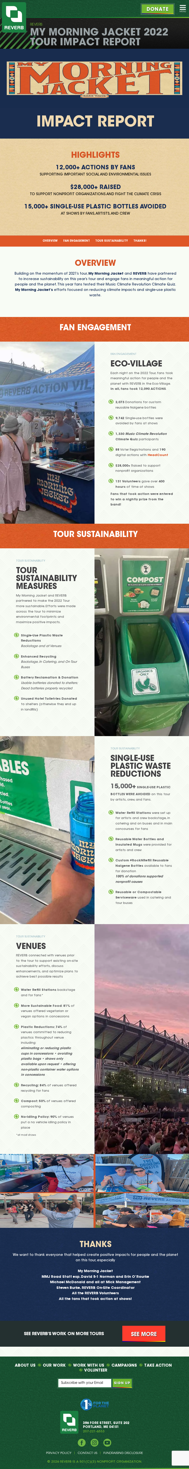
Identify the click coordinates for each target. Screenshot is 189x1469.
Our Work (54, 1366)
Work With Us (88, 1366)
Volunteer (95, 1371)
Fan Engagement (76, 241)
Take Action (158, 1366)
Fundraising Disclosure (123, 1453)
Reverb (36, 25)
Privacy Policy (58, 1453)
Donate (158, 9)
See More (144, 1334)
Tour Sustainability (111, 241)
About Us (25, 1366)
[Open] (183, 8)
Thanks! (139, 241)
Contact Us (87, 1453)
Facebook (82, 1443)
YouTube (107, 1443)
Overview (50, 241)
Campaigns (124, 1366)
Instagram (94, 1443)
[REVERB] (14, 17)
